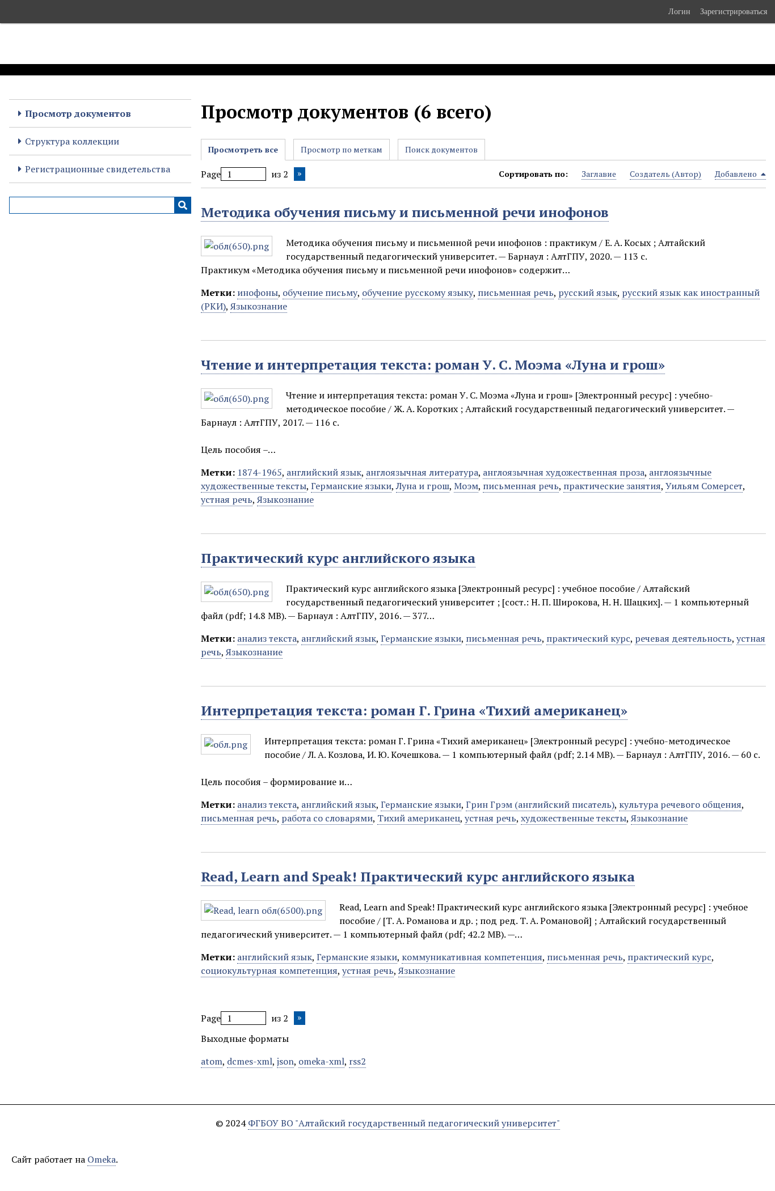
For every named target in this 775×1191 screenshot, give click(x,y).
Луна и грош (422, 486)
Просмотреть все (243, 149)
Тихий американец (418, 818)
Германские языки (351, 486)
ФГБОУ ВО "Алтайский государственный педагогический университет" (404, 1123)
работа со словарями (327, 818)
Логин (679, 11)
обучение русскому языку (417, 292)
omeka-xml (321, 1061)
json (285, 1061)
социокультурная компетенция (269, 970)
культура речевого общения (680, 804)
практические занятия (612, 486)
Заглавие (599, 173)
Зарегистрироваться (733, 11)
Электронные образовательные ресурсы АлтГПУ (211, 44)
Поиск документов (441, 149)
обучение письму (320, 292)
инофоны (257, 292)
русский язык (587, 292)
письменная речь (516, 292)
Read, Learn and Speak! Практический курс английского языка (418, 876)
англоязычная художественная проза (564, 472)
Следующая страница (299, 174)
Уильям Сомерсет (704, 486)
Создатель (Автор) (665, 173)
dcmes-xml (249, 1061)
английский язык (324, 472)
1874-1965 (259, 472)
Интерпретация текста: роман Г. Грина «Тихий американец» (414, 710)
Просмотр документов (78, 113)
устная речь (226, 499)
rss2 (357, 1061)
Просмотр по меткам (341, 149)
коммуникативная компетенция (472, 957)
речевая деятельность (683, 638)
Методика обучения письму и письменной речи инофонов (405, 212)
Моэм (466, 486)
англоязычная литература (422, 472)
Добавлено (737, 173)
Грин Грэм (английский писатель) (540, 804)
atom (211, 1061)
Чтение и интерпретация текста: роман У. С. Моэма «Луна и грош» (433, 364)
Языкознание (258, 306)
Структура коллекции (72, 141)
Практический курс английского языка (338, 558)
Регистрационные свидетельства (97, 169)
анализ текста (267, 638)
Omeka (101, 1159)
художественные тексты (573, 818)
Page (211, 174)
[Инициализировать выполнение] (182, 205)
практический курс (588, 638)
